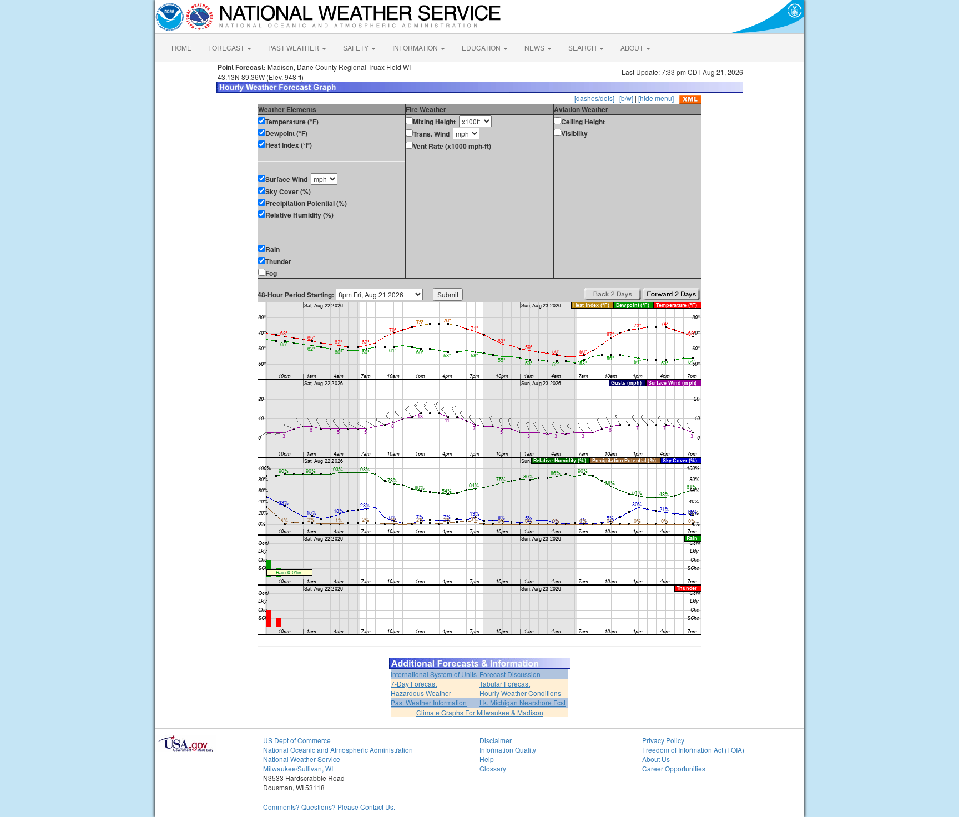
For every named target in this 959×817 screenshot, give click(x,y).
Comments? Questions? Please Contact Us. (329, 806)
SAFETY (356, 47)
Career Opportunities (673, 768)
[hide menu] (656, 98)
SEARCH (583, 47)
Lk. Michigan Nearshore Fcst (523, 702)
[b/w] (626, 98)
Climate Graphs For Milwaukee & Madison (479, 712)
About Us (656, 759)
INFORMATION (416, 47)
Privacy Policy (663, 740)
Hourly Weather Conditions (520, 693)
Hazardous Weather (421, 693)
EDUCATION (482, 47)
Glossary (493, 768)
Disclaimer (496, 740)
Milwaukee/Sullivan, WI (298, 768)
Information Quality (508, 749)
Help (487, 759)
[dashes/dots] (594, 98)
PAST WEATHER (294, 47)
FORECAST (227, 47)
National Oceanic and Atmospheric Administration (338, 749)
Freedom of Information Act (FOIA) (693, 749)
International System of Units (434, 674)
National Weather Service (301, 759)
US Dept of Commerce (297, 740)
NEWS (535, 47)
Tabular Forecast (505, 683)
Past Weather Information (429, 702)
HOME (181, 47)
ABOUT (632, 47)
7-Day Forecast (414, 683)
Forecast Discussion (510, 674)
